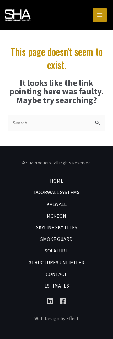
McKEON (56, 216)
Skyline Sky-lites (56, 227)
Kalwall (56, 204)
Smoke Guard (56, 239)
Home (56, 180)
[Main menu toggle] (100, 15)
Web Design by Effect (56, 318)
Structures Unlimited (56, 262)
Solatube (56, 250)
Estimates (56, 286)
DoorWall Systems (56, 192)
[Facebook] (63, 301)
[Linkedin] (49, 301)
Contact (56, 274)
